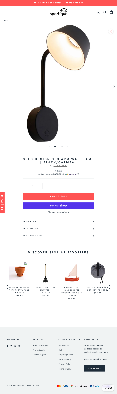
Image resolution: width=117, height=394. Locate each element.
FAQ (60, 350)
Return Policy (64, 359)
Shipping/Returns (33, 236)
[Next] (67, 146)
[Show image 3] (62, 146)
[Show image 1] (55, 146)
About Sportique (40, 345)
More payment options (58, 212)
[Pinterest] (19, 345)
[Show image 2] (58, 146)
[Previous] (49, 146)
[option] (19, 279)
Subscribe (94, 368)
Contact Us (63, 345)
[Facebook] (8, 345)
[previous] (3, 86)
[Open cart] (111, 12)
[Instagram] (15, 345)
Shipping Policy (65, 354)
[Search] (104, 12)
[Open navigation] (6, 12)
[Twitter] (11, 345)
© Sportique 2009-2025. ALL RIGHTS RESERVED (23, 385)
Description (29, 221)
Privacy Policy (64, 364)
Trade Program (40, 354)
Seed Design (60, 166)
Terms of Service (65, 369)
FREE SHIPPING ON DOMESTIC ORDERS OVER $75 (58, 3)
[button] (58, 174)
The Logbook (39, 350)
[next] (114, 86)
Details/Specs (31, 228)
